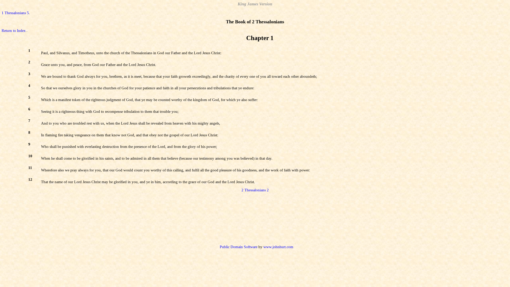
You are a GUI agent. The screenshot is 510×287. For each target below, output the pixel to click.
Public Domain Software (238, 247)
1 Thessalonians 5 (15, 13)
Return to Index (14, 31)
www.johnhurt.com (278, 247)
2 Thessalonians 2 (255, 190)
